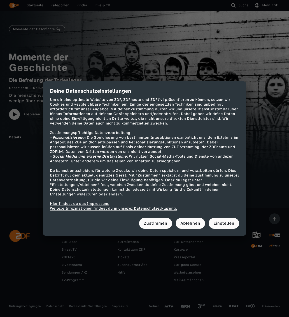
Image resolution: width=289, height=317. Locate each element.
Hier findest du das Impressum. (79, 204)
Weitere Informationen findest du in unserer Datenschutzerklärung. (113, 208)
